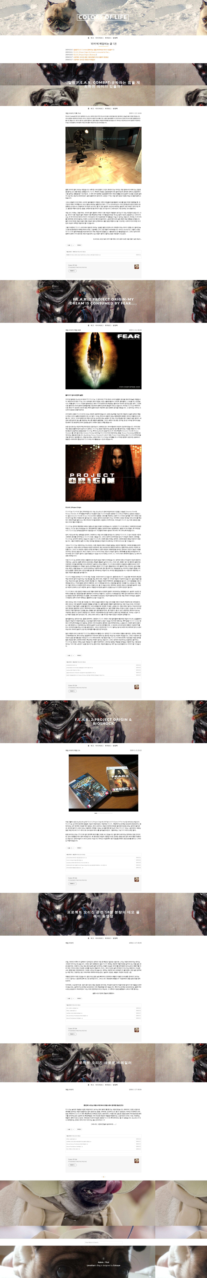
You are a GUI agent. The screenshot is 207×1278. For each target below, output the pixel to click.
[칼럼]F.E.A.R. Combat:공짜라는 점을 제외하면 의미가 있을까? (93, 49)
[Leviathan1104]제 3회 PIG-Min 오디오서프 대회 (76, 862)
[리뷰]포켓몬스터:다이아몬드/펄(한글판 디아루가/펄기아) (78, 667)
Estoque (116, 1265)
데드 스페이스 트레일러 (71, 1008)
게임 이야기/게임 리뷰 (73, 330)
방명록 (115, 38)
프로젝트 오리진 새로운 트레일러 (84, 59)
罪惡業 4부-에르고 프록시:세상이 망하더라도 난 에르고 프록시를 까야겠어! (82, 254)
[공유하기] (72, 245)
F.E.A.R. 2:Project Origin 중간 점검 (73, 860)
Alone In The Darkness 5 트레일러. (73, 1018)
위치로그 (108, 38)
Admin (100, 1262)
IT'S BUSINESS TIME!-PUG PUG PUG (77, 267)
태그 (92, 38)
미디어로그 (99, 38)
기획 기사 (75, 251)
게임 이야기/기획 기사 (73, 113)
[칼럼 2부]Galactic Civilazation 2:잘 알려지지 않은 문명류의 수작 (80, 672)
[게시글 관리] (74, 245)
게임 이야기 (69, 251)
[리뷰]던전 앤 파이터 (70, 665)
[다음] (135, 783)
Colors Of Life (103, 17)
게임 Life (74, 854)
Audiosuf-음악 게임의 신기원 (72, 670)
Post (107, 1262)
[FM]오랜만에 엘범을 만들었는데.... (74, 867)
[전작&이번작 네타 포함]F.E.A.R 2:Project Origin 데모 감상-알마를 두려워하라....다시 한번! (85, 865)
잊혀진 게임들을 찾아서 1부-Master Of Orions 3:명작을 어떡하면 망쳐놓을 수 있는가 (84, 675)
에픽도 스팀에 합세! (70, 1010)
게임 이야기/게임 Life (72, 750)
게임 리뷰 (75, 662)
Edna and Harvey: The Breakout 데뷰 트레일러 (76, 1015)
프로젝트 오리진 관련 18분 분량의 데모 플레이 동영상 (90, 57)
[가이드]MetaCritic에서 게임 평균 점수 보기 (75, 857)
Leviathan (91, 1265)
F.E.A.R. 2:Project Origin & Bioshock (84, 54)
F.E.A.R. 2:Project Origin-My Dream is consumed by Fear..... (91, 52)
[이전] (71, 783)
